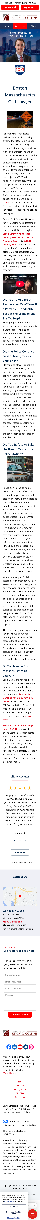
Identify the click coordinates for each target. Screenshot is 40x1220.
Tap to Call (10, 7)
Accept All (14, 1206)
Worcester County (22, 237)
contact (7, 202)
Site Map (20, 1093)
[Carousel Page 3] (25, 841)
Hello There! (31, 1205)
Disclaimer (20, 1085)
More (33, 26)
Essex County (10, 233)
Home (6, 26)
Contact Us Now (20, 1014)
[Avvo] (25, 1047)
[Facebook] (8, 1047)
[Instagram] (31, 1047)
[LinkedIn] (14, 1047)
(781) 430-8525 (18, 925)
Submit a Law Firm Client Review (20, 862)
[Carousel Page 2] (20, 841)
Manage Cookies (28, 1125)
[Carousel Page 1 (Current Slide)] (14, 841)
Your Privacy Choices (19, 1121)
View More (20, 852)
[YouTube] (20, 1047)
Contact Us (20, 26)
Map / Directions (12, 921)
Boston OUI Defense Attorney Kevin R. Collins (18, 698)
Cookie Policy (11, 1125)
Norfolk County (12, 240)
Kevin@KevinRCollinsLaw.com (18, 928)
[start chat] (32, 1214)
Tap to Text (30, 7)
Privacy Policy (20, 1089)
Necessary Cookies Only (14, 1213)
